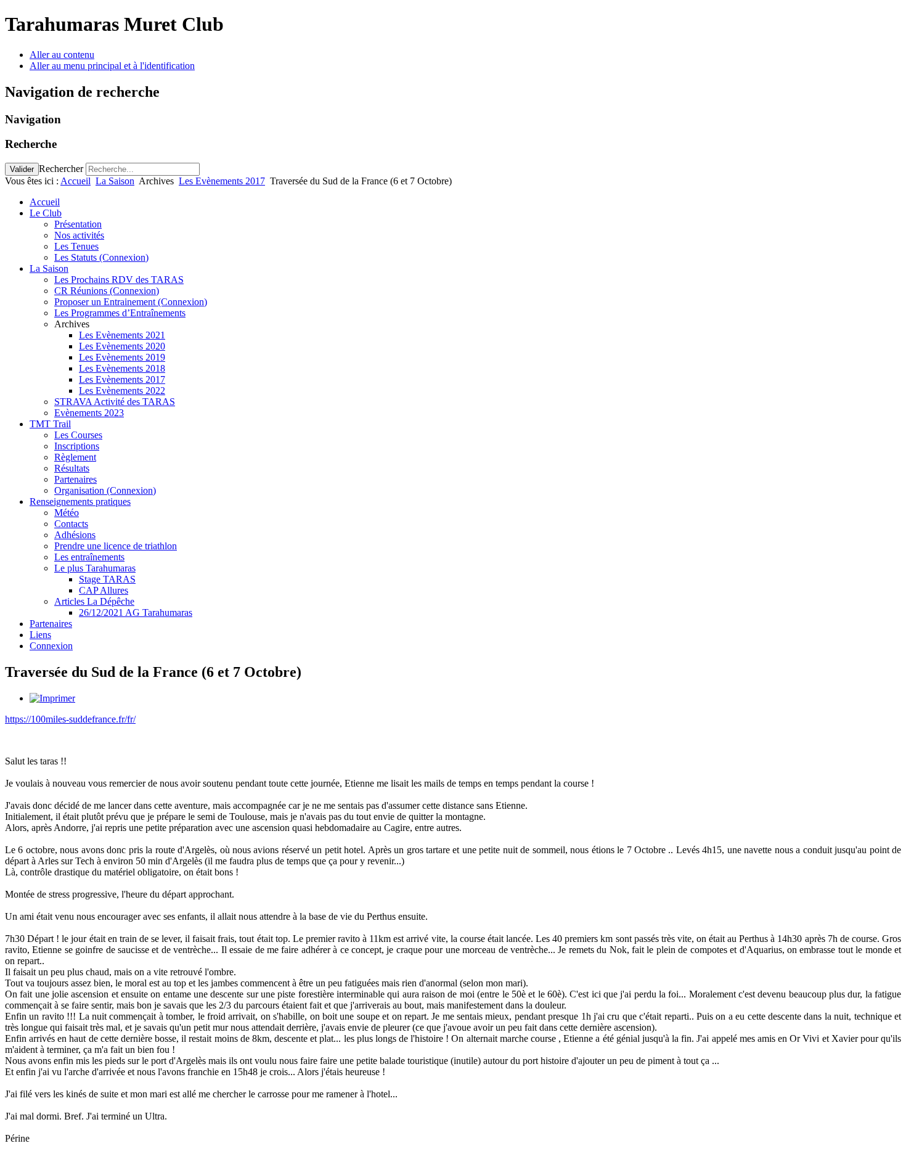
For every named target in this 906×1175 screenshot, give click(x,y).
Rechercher (61, 168)
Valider (22, 169)
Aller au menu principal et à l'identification (112, 65)
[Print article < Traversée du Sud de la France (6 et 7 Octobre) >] (52, 698)
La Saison (115, 181)
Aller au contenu (62, 54)
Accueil (75, 181)
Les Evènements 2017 (222, 181)
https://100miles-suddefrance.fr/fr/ (70, 719)
